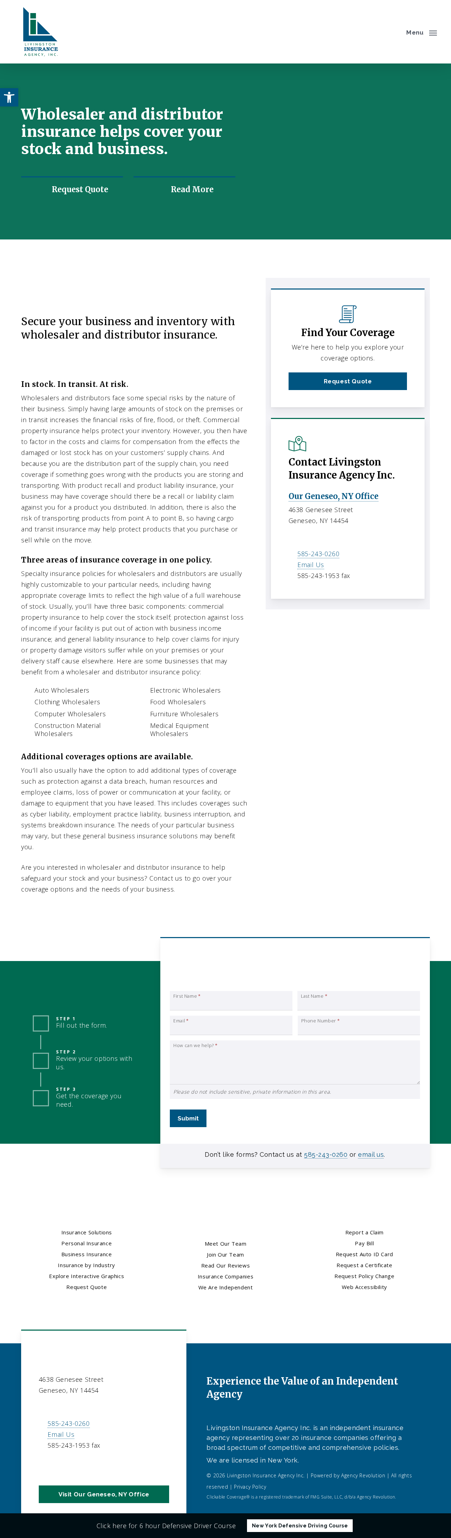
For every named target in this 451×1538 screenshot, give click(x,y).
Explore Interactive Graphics (86, 1275)
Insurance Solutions (86, 1232)
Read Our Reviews (225, 1265)
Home (30, 290)
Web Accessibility (364, 1286)
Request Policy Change (364, 1275)
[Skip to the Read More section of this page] (184, 189)
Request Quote (86, 1286)
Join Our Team (225, 1254)
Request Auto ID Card (364, 1254)
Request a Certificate (364, 1265)
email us (371, 1154)
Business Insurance (77, 290)
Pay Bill (364, 1243)
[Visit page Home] (38, 31)
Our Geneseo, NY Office (333, 496)
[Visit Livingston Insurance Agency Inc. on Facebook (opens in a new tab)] (45, 1466)
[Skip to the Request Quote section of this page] (72, 189)
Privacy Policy (250, 1486)
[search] (394, 31)
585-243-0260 (318, 553)
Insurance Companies (225, 1276)
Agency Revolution (363, 1475)
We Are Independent (225, 1287)
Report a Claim (364, 1232)
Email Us (310, 564)
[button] (421, 32)
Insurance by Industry (148, 290)
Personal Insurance (86, 1243)
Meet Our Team (226, 1243)
